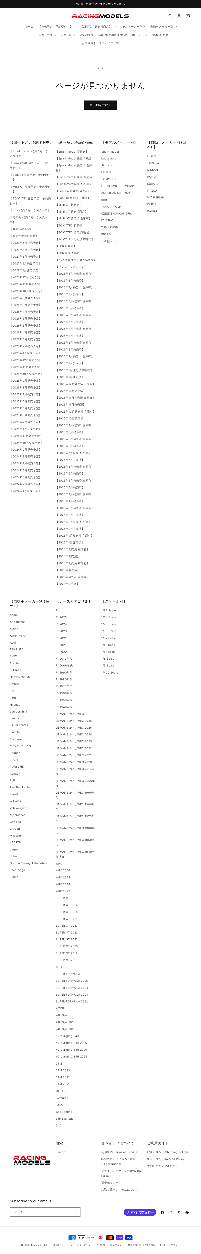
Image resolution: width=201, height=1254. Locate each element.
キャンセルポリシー (169, 1244)
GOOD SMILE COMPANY (118, 185)
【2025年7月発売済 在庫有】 (75, 453)
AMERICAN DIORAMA (116, 193)
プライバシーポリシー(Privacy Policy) (121, 1173)
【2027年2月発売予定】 (25, 263)
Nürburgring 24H (67, 1036)
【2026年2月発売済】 (70, 363)
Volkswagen (18, 808)
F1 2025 (61, 617)
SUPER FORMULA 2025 (72, 980)
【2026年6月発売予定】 (26, 318)
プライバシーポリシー (81, 1244)
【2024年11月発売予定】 (26, 435)
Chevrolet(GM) (20, 677)
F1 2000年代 (64, 665)
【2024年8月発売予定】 (26, 456)
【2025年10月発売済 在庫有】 (76, 411)
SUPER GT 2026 (67, 904)
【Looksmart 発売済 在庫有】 (75, 184)
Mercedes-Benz (21, 746)
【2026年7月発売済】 (70, 294)
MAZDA (152, 190)
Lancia (14, 718)
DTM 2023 (63, 1070)
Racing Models (39, 1245)
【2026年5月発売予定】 (26, 325)
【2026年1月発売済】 (70, 377)
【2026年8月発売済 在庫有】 (75, 273)
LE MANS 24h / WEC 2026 (74, 720)
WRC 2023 (63, 891)
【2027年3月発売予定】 (26, 256)
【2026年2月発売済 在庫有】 (75, 356)
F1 (57, 610)
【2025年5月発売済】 (70, 487)
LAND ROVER (19, 725)
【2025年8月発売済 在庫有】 (75, 439)
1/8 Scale (107, 658)
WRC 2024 (63, 884)
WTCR (60, 1008)
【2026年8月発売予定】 (26, 304)
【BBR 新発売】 (66, 246)
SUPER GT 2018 (67, 960)
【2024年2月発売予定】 (26, 484)
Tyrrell (14, 794)
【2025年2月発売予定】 (26, 422)
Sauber (15, 752)
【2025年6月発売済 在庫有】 (75, 466)
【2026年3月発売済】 (70, 349)
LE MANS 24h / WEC (70, 713)
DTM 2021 (63, 1084)
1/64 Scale (108, 617)
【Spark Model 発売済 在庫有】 (74, 168)
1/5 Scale (107, 665)
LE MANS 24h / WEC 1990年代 (75, 795)
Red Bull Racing (21, 787)
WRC (59, 863)
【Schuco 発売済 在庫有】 (73, 197)
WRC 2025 (63, 877)
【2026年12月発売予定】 (26, 277)
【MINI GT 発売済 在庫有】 (74, 218)
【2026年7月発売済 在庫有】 (75, 287)
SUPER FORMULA (68, 973)
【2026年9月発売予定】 (26, 298)
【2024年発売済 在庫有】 (72, 549)
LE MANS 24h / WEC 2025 (74, 727)
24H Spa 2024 (66, 1022)
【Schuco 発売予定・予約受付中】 (30, 177)
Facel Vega (17, 870)
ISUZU (151, 204)
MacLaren (17, 739)
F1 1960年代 (64, 693)
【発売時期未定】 (21, 229)
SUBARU (153, 183)
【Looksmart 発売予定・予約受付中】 (29, 165)
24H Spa (62, 1015)
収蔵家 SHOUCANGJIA (116, 213)
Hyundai (15, 704)
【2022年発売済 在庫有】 (72, 577)
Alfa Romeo (18, 621)
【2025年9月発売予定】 (26, 380)
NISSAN (152, 169)
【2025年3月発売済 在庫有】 (75, 508)
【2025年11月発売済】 (71, 404)
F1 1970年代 (64, 686)
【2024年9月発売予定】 (26, 449)
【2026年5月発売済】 (70, 321)
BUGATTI (16, 670)
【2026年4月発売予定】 (26, 332)
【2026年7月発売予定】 (26, 311)
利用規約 (101, 1244)
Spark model (110, 151)
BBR (104, 199)
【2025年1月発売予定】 (25, 428)
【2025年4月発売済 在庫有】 (75, 494)
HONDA (152, 176)
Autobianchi (18, 815)
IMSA (59, 1104)
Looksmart (108, 158)
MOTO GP (62, 1091)
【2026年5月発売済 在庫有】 (75, 315)
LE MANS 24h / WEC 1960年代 (75, 830)
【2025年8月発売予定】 (26, 387)
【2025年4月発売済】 (70, 501)
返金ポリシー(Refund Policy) (166, 1159)
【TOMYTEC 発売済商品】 (73, 232)
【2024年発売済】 (68, 556)
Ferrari (14, 683)
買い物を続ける (100, 105)
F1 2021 (61, 644)
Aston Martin (18, 635)
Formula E (62, 1098)
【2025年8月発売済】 (70, 446)
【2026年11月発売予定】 (26, 284)
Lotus (13, 856)
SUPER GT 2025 (67, 912)
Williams (15, 801)
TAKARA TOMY (111, 206)
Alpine (14, 628)
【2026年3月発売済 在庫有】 (75, 342)
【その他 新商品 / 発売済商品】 (76, 260)
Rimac (14, 876)
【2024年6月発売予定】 (26, 470)
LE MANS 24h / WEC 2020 (74, 762)
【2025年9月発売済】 (70, 432)
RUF (13, 780)
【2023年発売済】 (68, 570)
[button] (57, 27)
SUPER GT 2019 (67, 953)
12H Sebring (64, 1111)
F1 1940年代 (64, 707)
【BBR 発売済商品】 (69, 252)
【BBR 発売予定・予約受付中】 (30, 210)
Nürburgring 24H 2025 (71, 1049)
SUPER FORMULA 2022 (72, 1001)
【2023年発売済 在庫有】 (72, 563)
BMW (13, 656)
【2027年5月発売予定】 (26, 242)
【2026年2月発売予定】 (26, 346)
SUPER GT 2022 (67, 932)
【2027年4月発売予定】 (26, 249)
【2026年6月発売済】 (70, 308)
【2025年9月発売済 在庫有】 (75, 425)
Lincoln (15, 732)
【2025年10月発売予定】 (26, 373)
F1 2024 (61, 624)
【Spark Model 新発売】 (72, 151)
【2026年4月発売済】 (70, 335)
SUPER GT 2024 (67, 918)
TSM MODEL (110, 227)
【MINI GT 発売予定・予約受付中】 (30, 189)
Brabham (16, 663)
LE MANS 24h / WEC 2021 (73, 755)
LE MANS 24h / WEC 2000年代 (75, 783)
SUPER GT (63, 898)
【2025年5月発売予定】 (26, 408)
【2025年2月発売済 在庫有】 (75, 521)
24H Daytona (65, 1118)
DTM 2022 (63, 1077)
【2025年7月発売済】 (70, 459)
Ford (13, 697)
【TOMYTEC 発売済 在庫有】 (75, 239)
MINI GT (107, 172)
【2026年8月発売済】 (70, 280)
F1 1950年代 (64, 700)
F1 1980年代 (64, 679)
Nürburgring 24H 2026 (71, 1042)
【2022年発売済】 (68, 583)
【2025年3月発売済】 (70, 514)
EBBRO (106, 234)
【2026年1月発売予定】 (25, 353)
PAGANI (15, 759)
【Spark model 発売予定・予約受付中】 (29, 153)
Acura (14, 615)
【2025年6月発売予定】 (26, 401)
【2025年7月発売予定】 (26, 394)
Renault (15, 773)
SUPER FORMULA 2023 (72, 994)
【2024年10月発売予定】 (26, 442)
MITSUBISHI (155, 197)
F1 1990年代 (64, 672)
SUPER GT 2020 (67, 946)
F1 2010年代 (64, 658)
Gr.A (58, 1125)
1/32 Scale (108, 638)
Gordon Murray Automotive (28, 863)
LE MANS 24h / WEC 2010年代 (75, 771)
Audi (13, 642)
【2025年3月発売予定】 (26, 415)
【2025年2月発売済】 (70, 528)
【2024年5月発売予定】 (26, 477)
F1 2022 (61, 638)
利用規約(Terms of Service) (119, 1152)
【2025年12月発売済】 (71, 390)
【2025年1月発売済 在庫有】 (75, 535)
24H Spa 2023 (66, 1029)
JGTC (59, 967)
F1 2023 (61, 631)
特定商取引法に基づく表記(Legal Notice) (118, 1161)
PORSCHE (17, 766)
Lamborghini (18, 711)
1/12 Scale (108, 651)
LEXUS (151, 156)
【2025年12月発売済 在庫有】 (75, 384)
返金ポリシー (110, 1182)
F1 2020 (61, 651)
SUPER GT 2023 (67, 925)
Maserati (16, 835)
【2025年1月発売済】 (70, 542)
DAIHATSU (154, 211)
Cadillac (15, 821)
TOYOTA (153, 163)
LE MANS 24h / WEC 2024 (74, 734)
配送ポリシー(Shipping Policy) (167, 1152)
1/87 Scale (108, 610)
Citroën (15, 828)
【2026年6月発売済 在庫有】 (75, 301)
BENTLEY (16, 649)
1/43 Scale (108, 624)
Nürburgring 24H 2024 (71, 1056)
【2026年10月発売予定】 (26, 291)
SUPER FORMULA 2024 (72, 987)
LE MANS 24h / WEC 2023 (74, 741)
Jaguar (15, 849)
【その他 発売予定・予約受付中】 (29, 219)
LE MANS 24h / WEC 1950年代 (75, 842)
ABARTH (15, 842)
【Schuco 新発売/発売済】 (73, 191)
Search (60, 1152)
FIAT (13, 690)
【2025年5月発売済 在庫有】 (75, 480)
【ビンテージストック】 (71, 266)
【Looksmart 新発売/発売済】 (75, 177)
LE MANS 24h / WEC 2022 (74, 748)
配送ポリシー (117, 1244)
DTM (59, 1063)
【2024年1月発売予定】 (25, 491)
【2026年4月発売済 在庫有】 (75, 328)
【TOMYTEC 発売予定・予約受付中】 (30, 201)
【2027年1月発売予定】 (25, 270)
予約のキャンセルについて (164, 1165)
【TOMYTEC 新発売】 (70, 225)
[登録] (76, 1212)
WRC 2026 (63, 870)
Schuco (106, 165)
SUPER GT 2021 (67, 939)
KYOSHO (107, 220)
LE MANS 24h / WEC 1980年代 (75, 807)
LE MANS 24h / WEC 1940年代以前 (75, 854)
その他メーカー (111, 241)
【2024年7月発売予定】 (26, 463)
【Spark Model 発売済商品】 (75, 158)
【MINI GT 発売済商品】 (72, 211)
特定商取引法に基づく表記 (141, 1244)
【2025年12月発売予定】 (26, 360)
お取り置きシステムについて (120, 1189)
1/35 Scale (108, 631)
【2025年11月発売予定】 (26, 367)
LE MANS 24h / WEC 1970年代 (75, 819)
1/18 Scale (108, 644)
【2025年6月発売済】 (70, 473)
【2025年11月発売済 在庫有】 (75, 397)
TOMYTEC (108, 179)
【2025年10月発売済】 (71, 418)
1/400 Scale (109, 672)
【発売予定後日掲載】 (24, 235)
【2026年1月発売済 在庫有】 (75, 370)
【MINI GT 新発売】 (69, 204)
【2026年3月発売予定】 (26, 339)
